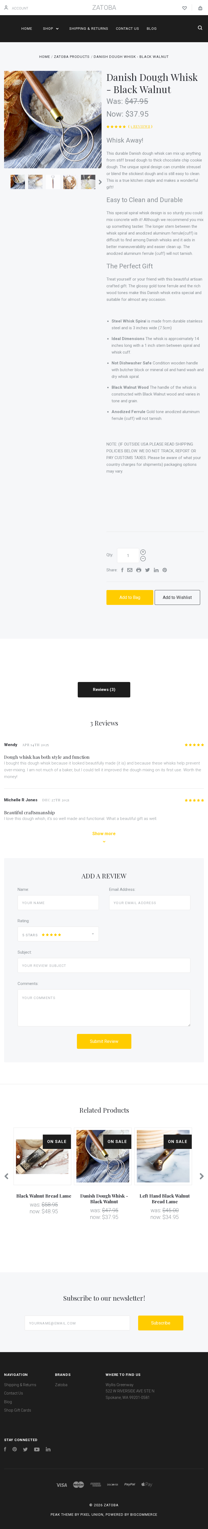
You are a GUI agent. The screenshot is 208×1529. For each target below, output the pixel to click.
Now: (115, 114)
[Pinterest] (14, 1450)
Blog (152, 29)
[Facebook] (5, 1450)
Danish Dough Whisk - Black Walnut (104, 1198)
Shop (48, 29)
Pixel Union (91, 1514)
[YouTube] (37, 1450)
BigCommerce (143, 1514)
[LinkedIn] (48, 1450)
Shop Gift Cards (17, 1410)
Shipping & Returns (88, 29)
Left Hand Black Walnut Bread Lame (164, 1198)
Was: (115, 101)
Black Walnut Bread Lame (43, 1196)
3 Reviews (140, 126)
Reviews (101, 689)
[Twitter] (25, 1450)
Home (26, 29)
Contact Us (127, 29)
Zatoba (61, 1385)
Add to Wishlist (177, 597)
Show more (104, 833)
